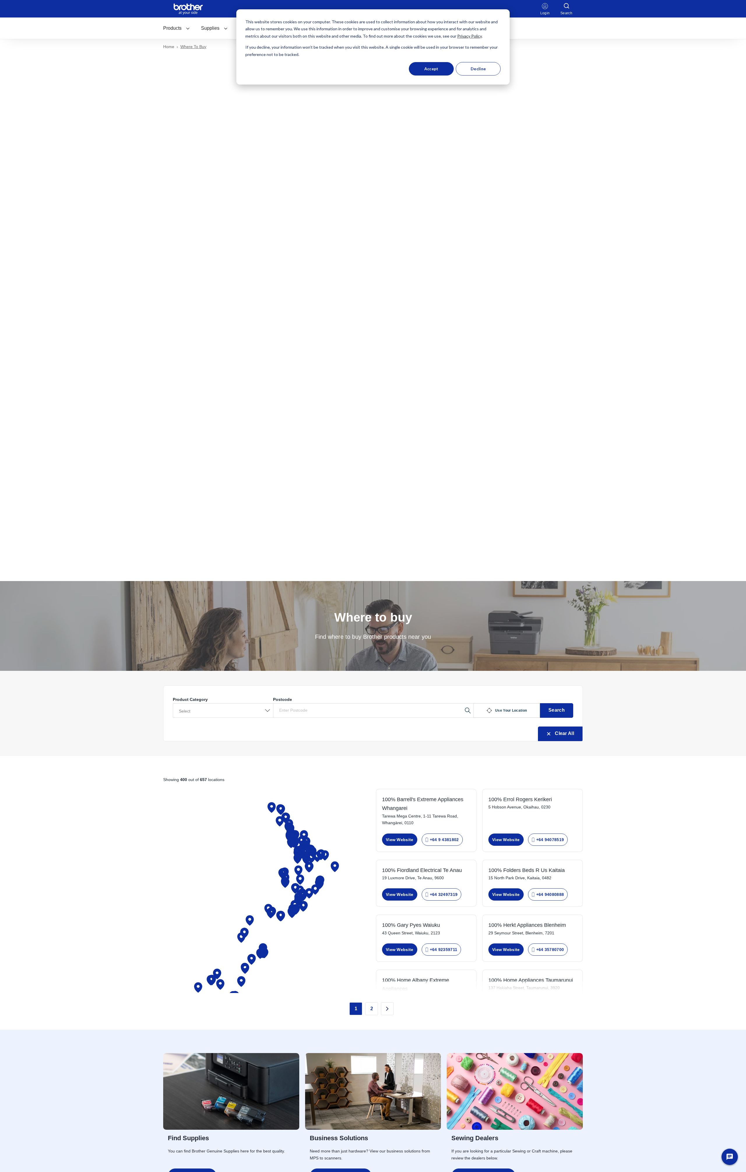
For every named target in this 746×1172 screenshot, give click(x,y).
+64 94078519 (550, 839)
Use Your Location (511, 710)
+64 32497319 (444, 894)
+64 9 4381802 (444, 839)
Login (545, 13)
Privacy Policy (469, 36)
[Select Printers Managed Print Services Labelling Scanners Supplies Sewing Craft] (223, 710)
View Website (400, 839)
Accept (431, 68)
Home (168, 46)
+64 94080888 (550, 894)
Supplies (210, 28)
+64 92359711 (444, 949)
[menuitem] (176, 28)
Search (556, 710)
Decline (478, 68)
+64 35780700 (550, 949)
